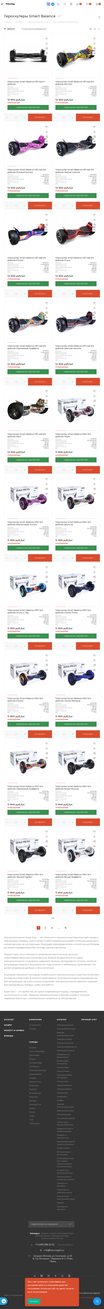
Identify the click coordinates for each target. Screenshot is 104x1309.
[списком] (95, 29)
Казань (32, 1059)
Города (33, 1042)
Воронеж (33, 1097)
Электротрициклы (65, 1043)
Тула (31, 1119)
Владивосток (35, 1093)
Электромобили (64, 1089)
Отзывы (32, 1029)
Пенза (32, 1112)
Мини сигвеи (63, 1071)
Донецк (32, 1101)
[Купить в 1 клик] (46, 48)
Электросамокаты (65, 1025)
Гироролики (62, 1093)
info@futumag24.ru (54, 1250)
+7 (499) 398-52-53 (44, 1245)
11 (65, 928)
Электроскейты (64, 1114)
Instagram (48, 1276)
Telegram (55, 1276)
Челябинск (34, 1066)
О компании (34, 1025)
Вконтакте (35, 1276)
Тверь (32, 1116)
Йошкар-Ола (35, 1104)
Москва (32, 1047)
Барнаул (33, 1089)
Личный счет (89, 1019)
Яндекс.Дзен (69, 1276)
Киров (32, 1108)
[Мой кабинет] (71, 4)
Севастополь (35, 1082)
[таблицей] (99, 29)
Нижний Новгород (37, 1070)
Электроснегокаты (65, 1111)
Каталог (9, 1019)
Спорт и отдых (63, 1148)
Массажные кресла (66, 1118)
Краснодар (34, 1055)
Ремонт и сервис (14, 1030)
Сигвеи (60, 1100)
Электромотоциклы (66, 1050)
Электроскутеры (64, 1039)
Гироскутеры (63, 1067)
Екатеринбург (35, 1063)
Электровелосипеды (66, 1029)
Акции (8, 1025)
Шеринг (60, 1203)
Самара (32, 1078)
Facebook (42, 1276)
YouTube (62, 1276)
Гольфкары (62, 1096)
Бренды (8, 1036)
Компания (35, 1019)
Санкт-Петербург (37, 1051)
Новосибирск (35, 1074)
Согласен (34, 1301)
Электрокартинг (64, 1085)
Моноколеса (62, 1081)
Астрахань (34, 1085)
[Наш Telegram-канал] (4, 1301)
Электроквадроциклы (67, 1047)
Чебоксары (34, 1123)
